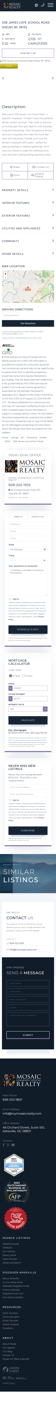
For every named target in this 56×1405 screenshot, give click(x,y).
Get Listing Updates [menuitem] (13, 1297)
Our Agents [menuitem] (9, 1347)
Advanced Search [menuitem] (12, 1263)
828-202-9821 (12, 1099)
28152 (7, 441)
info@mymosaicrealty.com (23, 949)
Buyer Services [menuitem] (10, 1320)
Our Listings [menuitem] (9, 1251)
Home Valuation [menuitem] (11, 1317)
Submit (28, 1035)
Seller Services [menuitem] (10, 1313)
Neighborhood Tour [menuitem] (13, 1293)
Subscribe (28, 830)
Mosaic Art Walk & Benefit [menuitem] (16, 1359)
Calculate (28, 720)
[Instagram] (8, 1145)
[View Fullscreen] (5, 283)
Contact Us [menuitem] (8, 1355)
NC (22, 437)
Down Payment (16, 694)
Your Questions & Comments (22, 566)
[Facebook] (4, 1145)
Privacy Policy (9, 1383)
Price (11, 684)
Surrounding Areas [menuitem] (13, 1282)
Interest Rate (16, 704)
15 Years (28, 676)
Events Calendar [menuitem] (11, 1290)
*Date (11, 545)
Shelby (43, 437)
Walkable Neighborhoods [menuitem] (16, 1286)
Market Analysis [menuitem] (11, 1324)
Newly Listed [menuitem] (9, 1255)
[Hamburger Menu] (50, 5)
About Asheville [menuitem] (11, 1278)
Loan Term (14, 670)
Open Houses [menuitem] (10, 1259)
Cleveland (31, 437)
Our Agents (23, 497)
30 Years (16, 676)
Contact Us (28, 53)
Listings (14, 437)
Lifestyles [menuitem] (7, 1247)
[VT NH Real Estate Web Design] (28, 1370)
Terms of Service (20, 640)
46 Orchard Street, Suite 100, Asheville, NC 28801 (24, 1129)
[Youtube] (13, 1145)
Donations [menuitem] (8, 1328)
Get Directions (28, 323)
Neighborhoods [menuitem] (11, 1244)
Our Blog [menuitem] (7, 1351)
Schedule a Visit (38, 517)
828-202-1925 (19, 485)
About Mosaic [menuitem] (10, 1344)
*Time (11, 555)
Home (5, 437)
